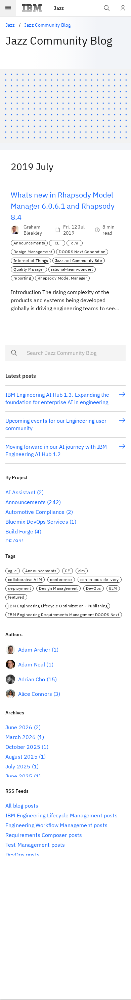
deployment (19, 588)
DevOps (93, 588)
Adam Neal (31, 664)
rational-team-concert (72, 269)
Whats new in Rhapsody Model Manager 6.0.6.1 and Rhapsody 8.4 (63, 206)
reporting (22, 278)
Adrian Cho (31, 679)
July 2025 (17, 766)
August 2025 (21, 756)
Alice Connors (35, 693)
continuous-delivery (99, 579)
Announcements (29, 242)
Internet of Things (30, 260)
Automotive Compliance (34, 511)
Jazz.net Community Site (78, 260)
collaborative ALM (25, 579)
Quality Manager (28, 269)
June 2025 (18, 776)
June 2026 (18, 727)
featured (16, 597)
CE (57, 242)
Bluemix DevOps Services (36, 521)
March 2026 (20, 737)
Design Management (32, 251)
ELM (113, 588)
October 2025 (22, 746)
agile (12, 570)
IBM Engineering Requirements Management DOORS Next (63, 614)
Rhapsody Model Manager (62, 278)
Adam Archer (34, 649)
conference (61, 579)
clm (74, 242)
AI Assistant (20, 492)
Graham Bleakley (33, 230)
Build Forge (19, 531)
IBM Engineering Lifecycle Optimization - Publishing (57, 605)
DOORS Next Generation (82, 251)
